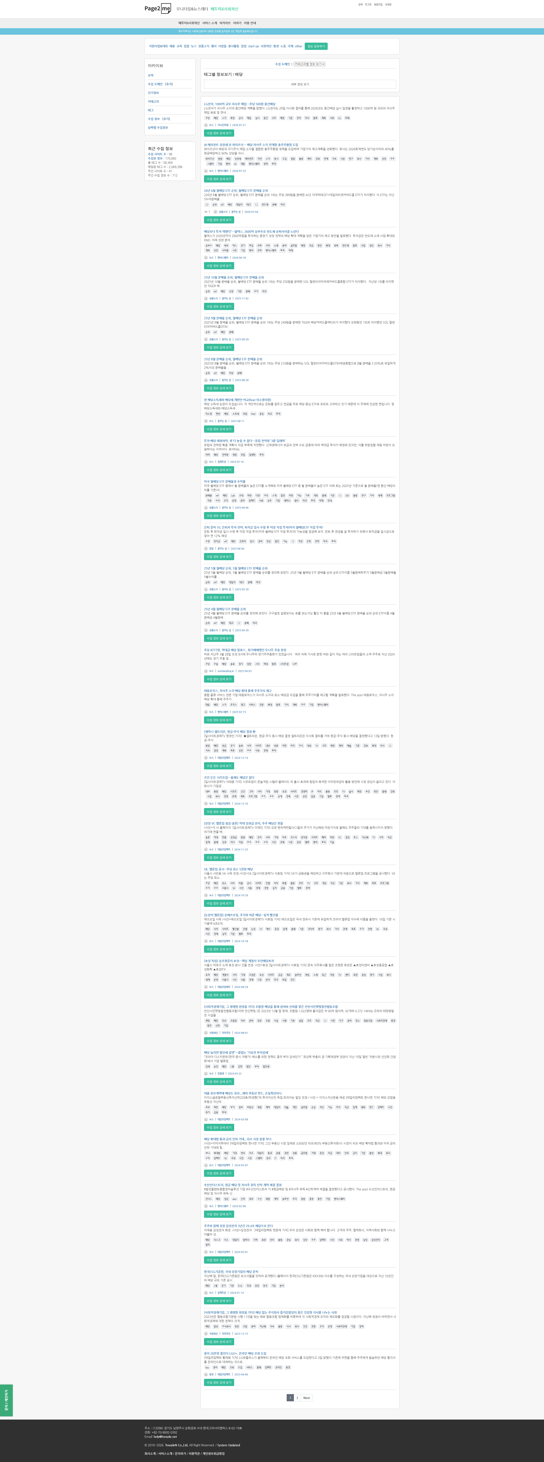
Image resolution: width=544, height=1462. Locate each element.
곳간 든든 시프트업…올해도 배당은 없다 (229, 777)
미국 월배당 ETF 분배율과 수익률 (224, 481)
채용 (172, 46)
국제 (290, 46)
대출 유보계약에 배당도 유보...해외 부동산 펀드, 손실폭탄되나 (243, 1093)
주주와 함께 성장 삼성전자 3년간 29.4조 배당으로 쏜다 (238, 1226)
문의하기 (180, 1453)
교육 (179, 46)
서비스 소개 (209, 23)
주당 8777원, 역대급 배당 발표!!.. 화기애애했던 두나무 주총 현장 (245, 650)
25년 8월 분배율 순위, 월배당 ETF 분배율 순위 (233, 359)
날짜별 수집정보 (158, 127)
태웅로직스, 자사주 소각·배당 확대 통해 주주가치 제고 (238, 690)
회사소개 (150, 1453)
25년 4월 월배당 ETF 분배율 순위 (225, 609)
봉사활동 (233, 46)
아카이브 (225, 23)
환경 (276, 46)
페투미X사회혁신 (189, 23)
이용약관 (194, 1453)
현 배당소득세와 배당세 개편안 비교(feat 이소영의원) (237, 399)
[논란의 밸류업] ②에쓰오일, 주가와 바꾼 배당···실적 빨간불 (241, 915)
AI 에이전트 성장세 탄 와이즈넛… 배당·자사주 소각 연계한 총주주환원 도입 (251, 144)
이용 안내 (250, 23)
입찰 (186, 46)
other (298, 46)
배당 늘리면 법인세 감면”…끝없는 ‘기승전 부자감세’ (236, 1052)
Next (306, 1397)
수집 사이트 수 (157, 154)
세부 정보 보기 (300, 84)
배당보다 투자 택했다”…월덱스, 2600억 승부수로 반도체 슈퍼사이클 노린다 (251, 231)
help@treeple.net (165, 1436)
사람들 (222, 46)
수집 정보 (154, 119)
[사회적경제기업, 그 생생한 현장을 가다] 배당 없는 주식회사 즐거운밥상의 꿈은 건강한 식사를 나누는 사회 (270, 1312)
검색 (360, 4)
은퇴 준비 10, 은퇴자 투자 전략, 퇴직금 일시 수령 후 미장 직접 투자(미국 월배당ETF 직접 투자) (263, 527)
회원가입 (378, 4)
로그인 (368, 4)
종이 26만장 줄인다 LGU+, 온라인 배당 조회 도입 (235, 1353)
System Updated (228, 1445)
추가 (169, 84)
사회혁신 (266, 46)
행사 (214, 46)
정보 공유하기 (316, 46)
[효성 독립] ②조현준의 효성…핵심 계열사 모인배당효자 (239, 961)
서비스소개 (165, 1453)
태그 (150, 110)
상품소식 (203, 46)
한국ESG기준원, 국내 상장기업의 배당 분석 (231, 1271)
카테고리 (153, 101)
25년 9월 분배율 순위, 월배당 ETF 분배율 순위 (233, 318)
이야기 (237, 23)
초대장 (388, 4)
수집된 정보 (155, 158)
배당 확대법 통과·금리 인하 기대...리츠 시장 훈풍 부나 (237, 1139)
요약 (150, 75)
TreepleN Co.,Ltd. (176, 1445)
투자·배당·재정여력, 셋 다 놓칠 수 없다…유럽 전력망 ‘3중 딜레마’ (244, 440)
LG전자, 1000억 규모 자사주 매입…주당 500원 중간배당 (239, 104)
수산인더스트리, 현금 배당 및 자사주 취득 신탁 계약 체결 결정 (243, 1185)
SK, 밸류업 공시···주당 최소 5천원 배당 (228, 869)
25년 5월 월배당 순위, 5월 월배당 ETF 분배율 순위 (236, 568)
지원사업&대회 (158, 46)
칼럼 (243, 46)
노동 (283, 46)
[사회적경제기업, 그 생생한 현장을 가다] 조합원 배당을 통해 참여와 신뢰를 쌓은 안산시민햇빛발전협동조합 (271, 1006)
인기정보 (153, 92)
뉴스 (194, 46)
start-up (253, 46)
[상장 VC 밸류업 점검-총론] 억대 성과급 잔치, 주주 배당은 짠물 (243, 823)
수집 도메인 (155, 84)
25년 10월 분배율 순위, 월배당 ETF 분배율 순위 (234, 277)
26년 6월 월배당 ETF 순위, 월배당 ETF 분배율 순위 (236, 190)
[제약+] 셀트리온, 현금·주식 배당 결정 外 (230, 731)
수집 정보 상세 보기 (219, 133)
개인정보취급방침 (214, 1453)
